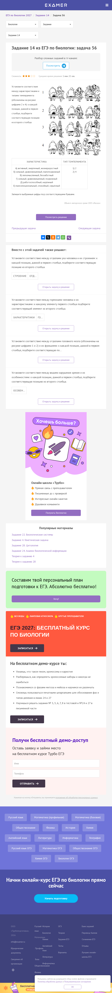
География (95, 838)
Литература (44, 838)
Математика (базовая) (88, 817)
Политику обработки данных (50, 981)
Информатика (70, 838)
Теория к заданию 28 (24, 561)
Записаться (26, 648)
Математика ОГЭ (52, 848)
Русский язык (15, 817)
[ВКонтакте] (43, 237)
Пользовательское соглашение (77, 981)
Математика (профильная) (49, 817)
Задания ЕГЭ (63, 939)
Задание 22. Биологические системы (32, 534)
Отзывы (85, 946)
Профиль (39, 948)
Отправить (27, 783)
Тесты (60, 946)
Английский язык (17, 838)
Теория (61, 933)
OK (72, 987)
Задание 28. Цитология (25, 545)
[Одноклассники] (53, 237)
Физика (50, 827)
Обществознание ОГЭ (85, 848)
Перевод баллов (89, 933)
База (37, 959)
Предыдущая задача (24, 228)
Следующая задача (89, 228)
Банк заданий (88, 926)
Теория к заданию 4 (23, 556)
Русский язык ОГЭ (22, 848)
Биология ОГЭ (66, 858)
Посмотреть (53, 65)
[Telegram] (58, 237)
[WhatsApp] (63, 237)
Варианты (62, 952)
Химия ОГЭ (41, 858)
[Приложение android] (13, 970)
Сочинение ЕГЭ (88, 939)
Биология (46, 933)
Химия (89, 827)
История (70, 827)
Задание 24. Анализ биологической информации (39, 550)
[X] (48, 237)
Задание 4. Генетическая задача (30, 540)
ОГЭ (60, 926)
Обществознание (25, 827)
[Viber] (69, 238)
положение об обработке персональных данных (76, 797)
